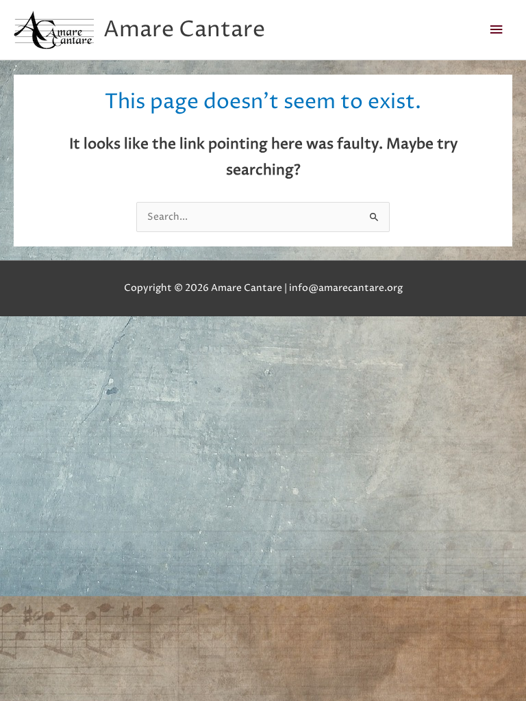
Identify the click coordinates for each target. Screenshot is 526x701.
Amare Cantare (184, 29)
